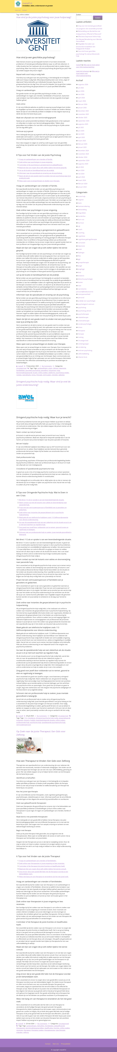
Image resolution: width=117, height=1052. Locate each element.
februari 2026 (82, 104)
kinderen (81, 276)
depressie (62, 368)
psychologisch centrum (86, 304)
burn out (81, 220)
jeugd (80, 266)
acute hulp (81, 196)
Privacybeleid (65, 1044)
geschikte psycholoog (33, 370)
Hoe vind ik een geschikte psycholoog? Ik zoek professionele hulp (87, 53)
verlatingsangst (83, 344)
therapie (39, 375)
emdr (80, 249)
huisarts (27, 720)
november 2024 (83, 154)
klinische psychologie (85, 279)
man (79, 286)
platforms (51, 373)
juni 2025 (81, 131)
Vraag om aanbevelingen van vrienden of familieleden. (37, 861)
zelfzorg (26, 1032)
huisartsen (52, 370)
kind (79, 272)
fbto (79, 256)
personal (81, 298)
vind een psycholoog (85, 350)
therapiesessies (49, 1030)
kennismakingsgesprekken (35, 1028)
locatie (35, 373)
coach (80, 229)
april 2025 (81, 137)
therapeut (27, 1030)
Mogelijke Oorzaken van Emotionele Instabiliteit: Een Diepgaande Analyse (85, 46)
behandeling (82, 210)
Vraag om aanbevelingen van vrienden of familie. (36, 159)
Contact (24, 10)
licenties (56, 1028)
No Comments (47, 366)
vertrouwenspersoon (23, 725)
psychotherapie (83, 314)
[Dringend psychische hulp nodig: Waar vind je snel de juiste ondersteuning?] (26, 408)
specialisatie (26, 375)
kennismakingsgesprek (24, 373)
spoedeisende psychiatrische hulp (53, 722)
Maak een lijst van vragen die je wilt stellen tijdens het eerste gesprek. (43, 168)
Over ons (18, 10)
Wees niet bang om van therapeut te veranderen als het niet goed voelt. (44, 877)
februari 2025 (82, 144)
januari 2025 (82, 147)
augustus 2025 (83, 124)
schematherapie (83, 321)
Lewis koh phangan (82, 71)
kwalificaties (49, 1028)
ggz (79, 259)
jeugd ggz (81, 269)
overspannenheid (84, 294)
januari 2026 (82, 108)
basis (80, 203)
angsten (81, 200)
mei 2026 (81, 94)
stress (33, 375)
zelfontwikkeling (83, 354)
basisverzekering (84, 206)
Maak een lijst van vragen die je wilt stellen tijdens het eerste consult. (42, 869)
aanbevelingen (43, 368)
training (80, 337)
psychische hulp (35, 722)
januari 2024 (82, 187)
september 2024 (83, 160)
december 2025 (83, 111)
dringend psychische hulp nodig (47, 718)
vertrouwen (47, 375)
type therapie (60, 1030)
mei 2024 (81, 174)
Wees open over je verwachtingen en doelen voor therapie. (39, 181)
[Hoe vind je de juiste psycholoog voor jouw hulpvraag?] (38, 50)
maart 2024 (82, 180)
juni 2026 (81, 91)
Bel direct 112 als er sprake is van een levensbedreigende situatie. (41, 500)
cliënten (55, 368)
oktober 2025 (82, 118)
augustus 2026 (83, 84)
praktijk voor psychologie (86, 301)
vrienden (55, 375)
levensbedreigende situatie (45, 720)
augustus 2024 (83, 164)
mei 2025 (81, 134)
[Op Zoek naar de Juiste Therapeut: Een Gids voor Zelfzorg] (29, 753)
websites (62, 375)
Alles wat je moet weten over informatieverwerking (88, 66)
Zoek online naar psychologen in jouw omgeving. (36, 162)
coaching (81, 233)
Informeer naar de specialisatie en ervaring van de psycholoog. (40, 173)
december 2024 (83, 151)
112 (25, 718)
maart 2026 (82, 101)
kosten (80, 282)
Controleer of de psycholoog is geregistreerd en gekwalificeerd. (41, 165)
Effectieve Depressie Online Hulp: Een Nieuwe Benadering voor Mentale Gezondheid (89, 39)
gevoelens (44, 370)
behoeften (40, 1026)
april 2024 (81, 177)
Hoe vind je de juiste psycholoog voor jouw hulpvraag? (43, 17)
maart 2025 (82, 141)
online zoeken (43, 373)
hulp (58, 370)
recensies (19, 1030)
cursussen (81, 243)
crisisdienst (31, 718)
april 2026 (81, 98)
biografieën (82, 213)
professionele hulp (22, 722)
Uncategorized (21, 368)
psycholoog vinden (62, 373)
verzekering (82, 347)
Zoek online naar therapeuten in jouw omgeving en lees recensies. (42, 863)
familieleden (20, 370)
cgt (79, 226)
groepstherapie (83, 262)
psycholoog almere (84, 311)
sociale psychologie (84, 324)
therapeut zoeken (37, 1030)
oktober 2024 (82, 157)
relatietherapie (83, 317)
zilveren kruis (82, 357)
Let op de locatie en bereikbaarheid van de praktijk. (36, 170)
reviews (19, 375)
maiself (20, 366)
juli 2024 (81, 167)
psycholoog (82, 307)
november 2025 (83, 114)
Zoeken (78, 15)
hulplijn (32, 720)
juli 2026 (81, 88)
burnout (81, 223)
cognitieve (81, 236)
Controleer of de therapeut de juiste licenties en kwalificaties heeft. (42, 866)
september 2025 (83, 121)
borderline (81, 216)
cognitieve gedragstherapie (87, 239)
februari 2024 (82, 184)
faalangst (81, 253)
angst (50, 368)
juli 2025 (81, 127)
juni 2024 (81, 170)
